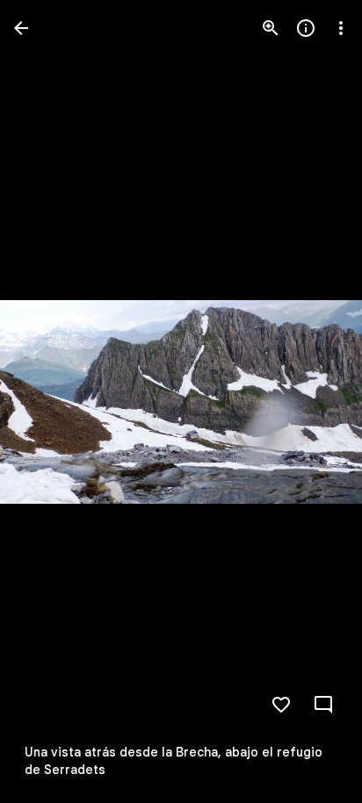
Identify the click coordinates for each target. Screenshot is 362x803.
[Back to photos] (21, 28)
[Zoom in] (270, 28)
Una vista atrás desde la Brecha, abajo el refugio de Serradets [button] (173, 761)
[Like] (281, 704)
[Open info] (305, 28)
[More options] (340, 28)
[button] (49, 402)
